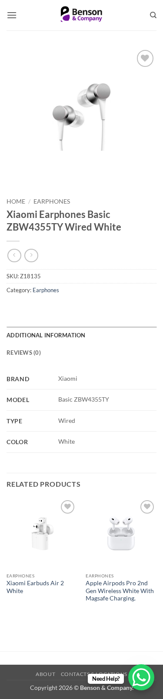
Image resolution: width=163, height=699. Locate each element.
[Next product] (14, 255)
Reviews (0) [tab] (24, 352)
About (45, 674)
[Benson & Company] (81, 15)
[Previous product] (31, 255)
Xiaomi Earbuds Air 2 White (35, 587)
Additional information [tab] (46, 335)
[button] (12, 15)
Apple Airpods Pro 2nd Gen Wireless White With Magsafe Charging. (120, 591)
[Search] (153, 15)
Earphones (51, 201)
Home (16, 201)
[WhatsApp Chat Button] (141, 677)
